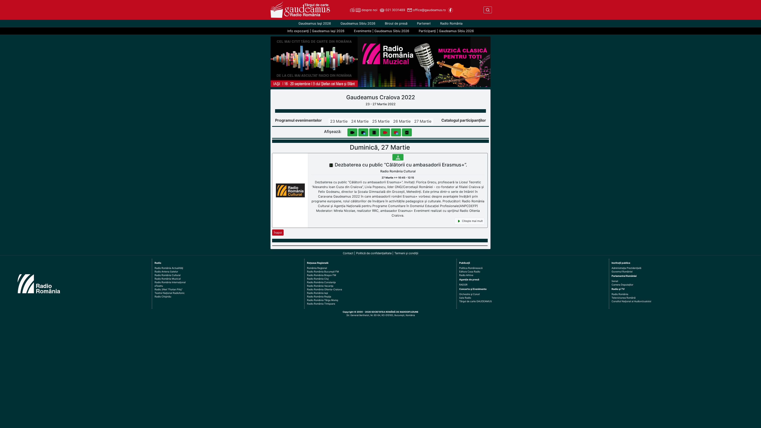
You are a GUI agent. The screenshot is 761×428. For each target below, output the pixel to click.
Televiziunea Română (624, 297)
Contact (348, 253)
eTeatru (159, 285)
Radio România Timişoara (321, 303)
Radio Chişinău (163, 296)
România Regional (317, 268)
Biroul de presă (396, 23)
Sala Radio (465, 297)
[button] (368, 61)
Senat (615, 281)
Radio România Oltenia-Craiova (324, 289)
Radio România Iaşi (317, 292)
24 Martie (360, 121)
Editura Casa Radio (469, 271)
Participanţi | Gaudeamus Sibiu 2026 (446, 31)
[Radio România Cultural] (290, 190)
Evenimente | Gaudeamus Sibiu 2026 (381, 31)
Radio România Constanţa (321, 282)
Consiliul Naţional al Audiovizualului (631, 301)
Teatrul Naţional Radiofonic (170, 292)
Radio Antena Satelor (166, 271)
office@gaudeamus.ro (429, 10)
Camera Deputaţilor (622, 284)
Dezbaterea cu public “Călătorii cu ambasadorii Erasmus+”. (401, 165)
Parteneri (424, 23)
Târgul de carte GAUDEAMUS (475, 301)
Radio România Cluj (318, 278)
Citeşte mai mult (472, 221)
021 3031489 (394, 10)
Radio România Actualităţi (169, 268)
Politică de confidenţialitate (374, 253)
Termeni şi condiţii (406, 253)
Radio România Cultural (168, 275)
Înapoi (278, 232)
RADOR (463, 284)
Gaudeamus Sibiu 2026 (357, 23)
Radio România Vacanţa (320, 285)
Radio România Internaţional (170, 282)
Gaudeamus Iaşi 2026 (314, 23)
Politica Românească (471, 268)
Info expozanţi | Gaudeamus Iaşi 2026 (315, 31)
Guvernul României (622, 271)
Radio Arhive (466, 275)
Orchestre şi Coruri (469, 294)
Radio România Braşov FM (321, 275)
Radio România (451, 23)
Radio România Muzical (168, 278)
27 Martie (422, 121)
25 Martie (381, 121)
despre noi (368, 10)
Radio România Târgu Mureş (322, 300)
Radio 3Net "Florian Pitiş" (169, 289)
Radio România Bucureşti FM (323, 271)
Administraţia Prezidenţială (626, 268)
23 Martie (339, 121)
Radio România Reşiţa (319, 296)
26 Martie (402, 121)
